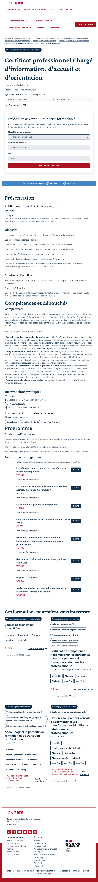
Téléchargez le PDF (17, 105)
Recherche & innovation (20, 28)
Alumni (10, 849)
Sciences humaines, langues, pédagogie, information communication (61, 38)
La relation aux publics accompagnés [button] (37, 504)
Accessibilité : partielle (70, 871)
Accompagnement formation (44, 41)
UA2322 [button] (20, 581)
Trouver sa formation (42, 21)
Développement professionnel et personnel (25, 726)
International (39, 860)
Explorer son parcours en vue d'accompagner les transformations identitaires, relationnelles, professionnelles (70, 725)
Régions (40, 28)
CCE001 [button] (20, 526)
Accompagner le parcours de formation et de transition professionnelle (25, 735)
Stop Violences (40, 863)
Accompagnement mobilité (64, 635)
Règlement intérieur (25, 871)
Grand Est (25, 422)
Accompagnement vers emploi (65, 619)
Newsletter (86, 871)
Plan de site (39, 866)
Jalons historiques (15, 840)
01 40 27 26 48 (18, 404)
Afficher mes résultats (49, 165)
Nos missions (13, 843)
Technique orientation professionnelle (74, 41)
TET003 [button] (20, 548)
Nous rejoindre (40, 843)
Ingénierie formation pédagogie (17, 41)
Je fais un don (13, 852)
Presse (37, 840)
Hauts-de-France (50, 422)
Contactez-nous (85, 24)
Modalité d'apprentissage (20, 132)
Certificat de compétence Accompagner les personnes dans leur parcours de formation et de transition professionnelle (70, 658)
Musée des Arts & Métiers (45, 855)
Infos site (11, 871)
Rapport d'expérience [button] (28, 577)
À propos (38, 837)
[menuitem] (14, 9)
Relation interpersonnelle (63, 624)
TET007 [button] (20, 566)
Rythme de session (17, 143)
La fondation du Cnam (16, 846)
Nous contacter (41, 846)
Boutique (38, 852)
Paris (36, 422)
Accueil (8, 38)
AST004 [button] (20, 493)
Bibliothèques (40, 857)
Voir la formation (36, 648)
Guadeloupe (11, 422)
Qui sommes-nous (15, 837)
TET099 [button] (20, 475)
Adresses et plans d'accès (45, 849)
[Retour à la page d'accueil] (15, 2)
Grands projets (13, 855)
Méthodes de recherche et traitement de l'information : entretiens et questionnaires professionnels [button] (39, 541)
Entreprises (55, 28)
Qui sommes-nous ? (18, 21)
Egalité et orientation (19, 625)
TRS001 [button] (20, 508)
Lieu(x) (11, 153)
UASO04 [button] (20, 595)
